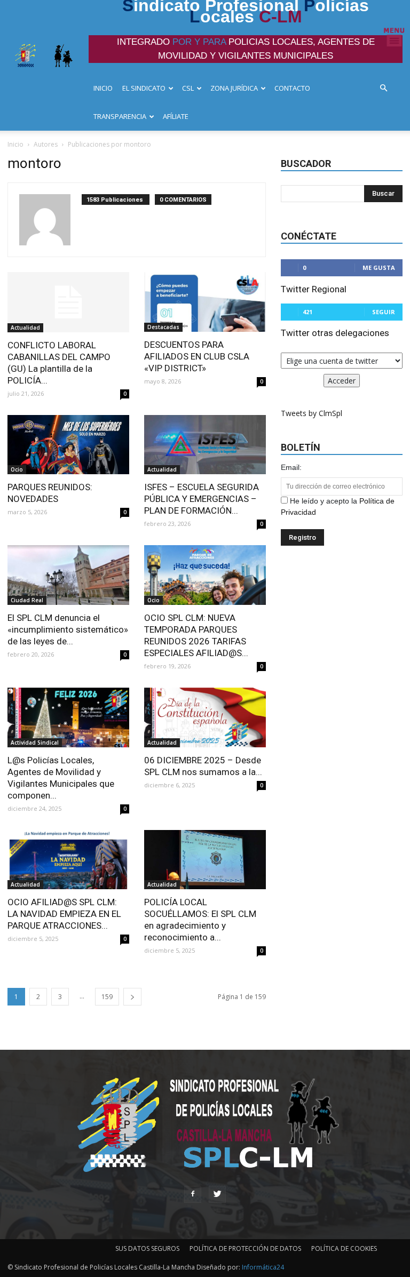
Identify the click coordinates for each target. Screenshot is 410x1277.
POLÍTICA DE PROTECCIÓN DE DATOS (245, 1248)
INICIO (103, 88)
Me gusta (378, 268)
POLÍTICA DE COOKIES (344, 1248)
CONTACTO (292, 88)
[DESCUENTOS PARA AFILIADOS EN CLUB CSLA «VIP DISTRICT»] (205, 302)
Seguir (383, 312)
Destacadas (163, 327)
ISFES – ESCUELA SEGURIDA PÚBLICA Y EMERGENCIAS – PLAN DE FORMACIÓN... (201, 499)
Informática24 (262, 1267)
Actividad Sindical (35, 742)
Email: (291, 467)
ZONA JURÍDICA (234, 88)
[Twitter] (217, 1194)
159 (107, 996)
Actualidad (25, 327)
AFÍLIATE (175, 116)
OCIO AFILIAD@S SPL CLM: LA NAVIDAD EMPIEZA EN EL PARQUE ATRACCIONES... (64, 914)
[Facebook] (192, 1194)
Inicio (15, 144)
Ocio (17, 469)
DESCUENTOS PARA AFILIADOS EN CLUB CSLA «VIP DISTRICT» (196, 356)
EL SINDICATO (143, 88)
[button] (386, 88)
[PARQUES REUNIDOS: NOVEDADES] (68, 445)
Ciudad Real (27, 600)
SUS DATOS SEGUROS (147, 1248)
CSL (188, 88)
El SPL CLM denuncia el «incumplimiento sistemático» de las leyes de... (67, 629)
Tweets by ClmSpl (311, 413)
